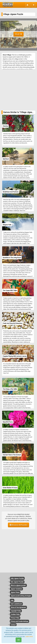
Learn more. (29, 636)
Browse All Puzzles (19, 525)
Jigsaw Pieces (15, 592)
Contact (13, 625)
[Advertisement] (18, 89)
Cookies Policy (15, 614)
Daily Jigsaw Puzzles (17, 578)
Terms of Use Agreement (18, 607)
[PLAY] (18, 49)
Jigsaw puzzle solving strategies (21, 596)
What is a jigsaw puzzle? (18, 585)
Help (12, 600)
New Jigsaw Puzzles (17, 582)
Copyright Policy (16, 611)
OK (18, 640)
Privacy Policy (15, 618)
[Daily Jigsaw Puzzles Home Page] (8, 4)
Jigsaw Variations (16, 589)
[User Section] (27, 5)
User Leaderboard (16, 604)
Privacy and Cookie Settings (19, 621)
